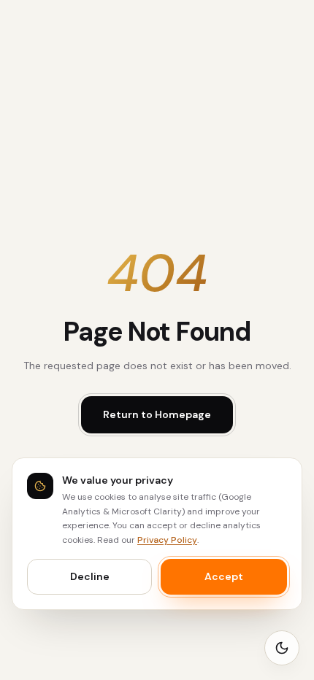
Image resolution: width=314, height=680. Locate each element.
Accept (223, 576)
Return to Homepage (157, 414)
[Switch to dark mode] (281, 647)
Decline (90, 576)
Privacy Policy (167, 540)
